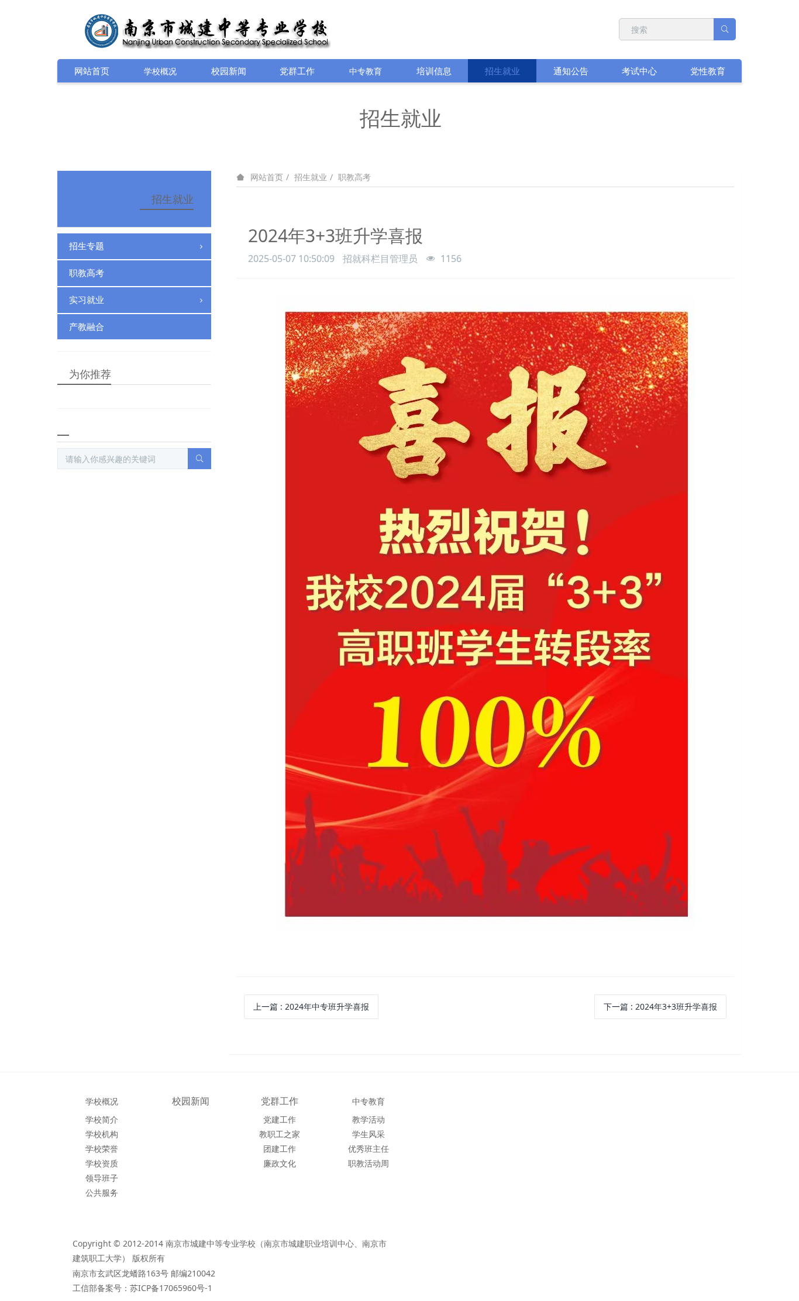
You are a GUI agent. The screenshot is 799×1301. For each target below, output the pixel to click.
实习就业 (86, 299)
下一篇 (660, 1006)
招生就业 (310, 177)
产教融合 (86, 326)
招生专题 (86, 246)
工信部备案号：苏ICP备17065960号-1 (142, 1287)
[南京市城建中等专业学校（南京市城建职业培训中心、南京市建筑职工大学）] (215, 29)
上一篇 (311, 1006)
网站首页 (91, 71)
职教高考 (354, 177)
